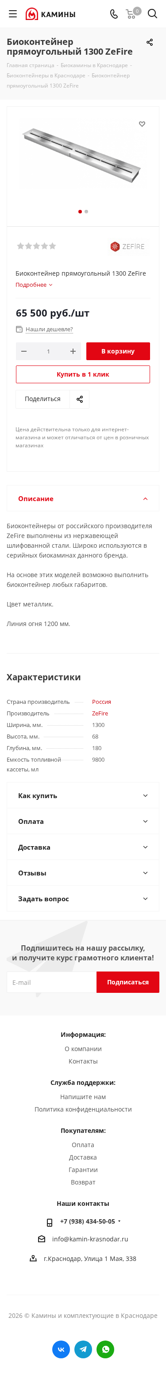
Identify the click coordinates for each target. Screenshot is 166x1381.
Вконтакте (61, 1349)
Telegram (83, 1349)
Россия (101, 702)
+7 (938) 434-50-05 (87, 1221)
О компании (83, 1048)
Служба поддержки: (83, 1082)
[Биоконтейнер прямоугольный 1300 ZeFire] (83, 162)
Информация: (83, 1034)
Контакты (83, 1061)
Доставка (83, 1157)
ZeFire (100, 713)
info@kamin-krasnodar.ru (90, 1239)
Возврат (83, 1182)
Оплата (83, 1144)
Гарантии (83, 1169)
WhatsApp (105, 1349)
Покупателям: (83, 1130)
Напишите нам (83, 1096)
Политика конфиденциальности (83, 1109)
